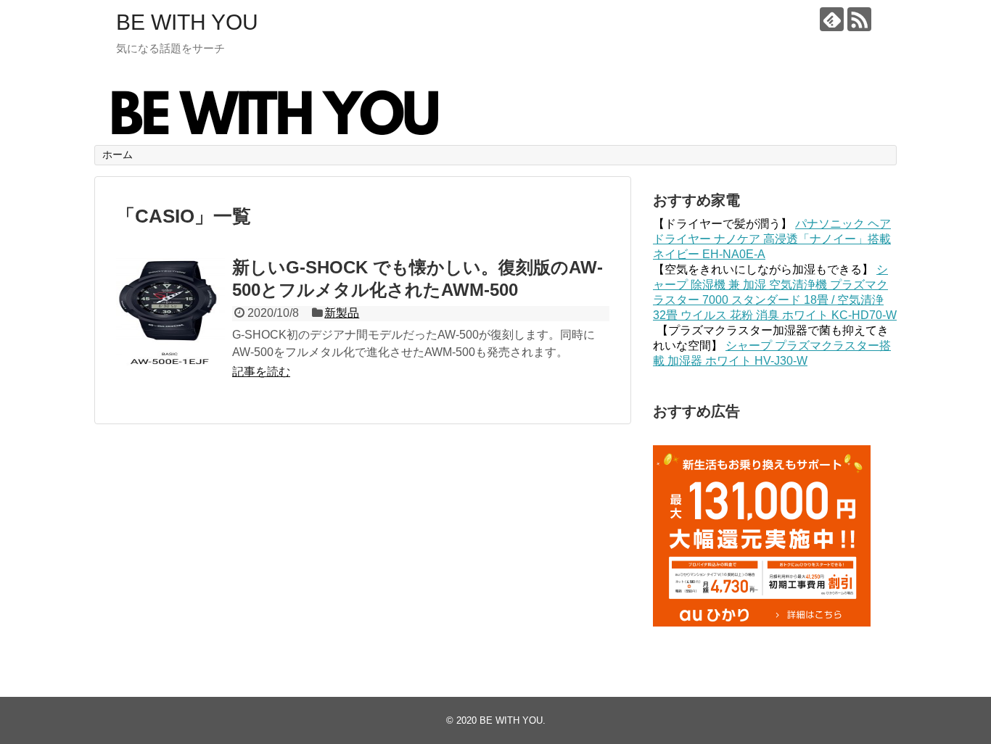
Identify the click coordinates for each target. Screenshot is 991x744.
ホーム (117, 154)
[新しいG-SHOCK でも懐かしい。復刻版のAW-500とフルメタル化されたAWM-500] (170, 312)
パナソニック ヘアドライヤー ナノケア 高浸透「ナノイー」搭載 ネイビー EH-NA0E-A (772, 239)
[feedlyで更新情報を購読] (832, 19)
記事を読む (261, 371)
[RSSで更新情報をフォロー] (859, 19)
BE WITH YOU (187, 22)
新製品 (341, 313)
